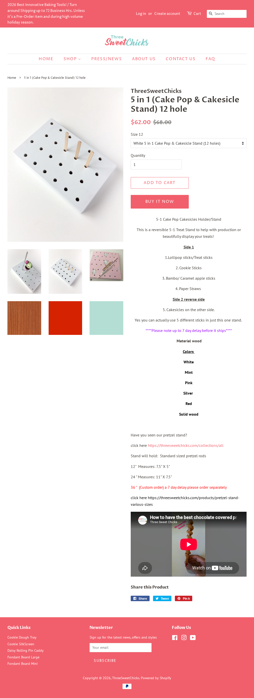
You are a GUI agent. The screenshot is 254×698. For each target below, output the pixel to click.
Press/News (106, 59)
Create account (167, 13)
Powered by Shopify (156, 678)
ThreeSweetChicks (125, 678)
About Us (144, 59)
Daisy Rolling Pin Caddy (25, 650)
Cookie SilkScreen (20, 644)
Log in (141, 13)
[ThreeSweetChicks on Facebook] (175, 638)
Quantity (138, 155)
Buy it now (159, 201)
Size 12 (137, 134)
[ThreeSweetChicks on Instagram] (184, 638)
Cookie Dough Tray (21, 637)
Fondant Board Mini (22, 663)
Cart (197, 13)
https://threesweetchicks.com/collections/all (185, 445)
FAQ (210, 59)
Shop (71, 59)
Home (46, 59)
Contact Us (180, 59)
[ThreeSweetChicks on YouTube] (193, 638)
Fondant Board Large (23, 657)
